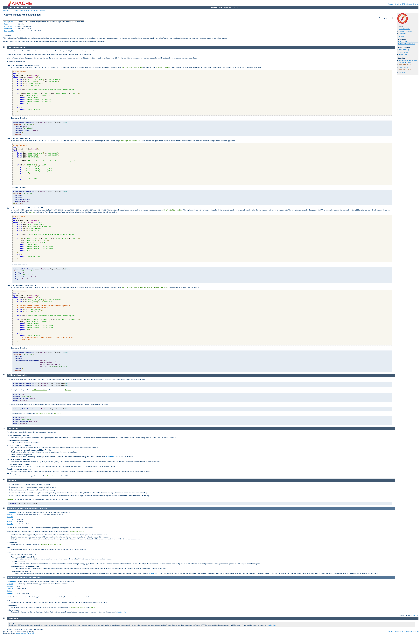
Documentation (24, 10)
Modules (391, 4)
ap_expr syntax (154, 573)
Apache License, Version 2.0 (25, 633)
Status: (6, 24)
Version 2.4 (34, 10)
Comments (402, 72)
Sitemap (415, 4)
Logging (401, 36)
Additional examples (405, 31)
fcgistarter (404, 67)
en (390, 18)
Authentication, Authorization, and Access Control (408, 61)
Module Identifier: (10, 26)
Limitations (402, 33)
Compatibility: (9, 31)
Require (68, 390)
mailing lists (272, 625)
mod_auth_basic (405, 65)
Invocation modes (404, 29)
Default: (10, 517)
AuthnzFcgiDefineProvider (406, 44)
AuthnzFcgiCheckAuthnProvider (408, 42)
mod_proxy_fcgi (405, 70)
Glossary (409, 4)
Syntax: (10, 514)
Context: (10, 519)
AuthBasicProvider (163, 67)
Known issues (403, 52)
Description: (8, 22)
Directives (398, 4)
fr (394, 18)
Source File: (8, 28)
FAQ (403, 4)
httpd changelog (404, 50)
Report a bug (403, 54)
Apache (5, 10)
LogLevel (10, 499)
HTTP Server (14, 10)
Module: (10, 524)
